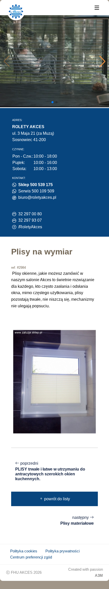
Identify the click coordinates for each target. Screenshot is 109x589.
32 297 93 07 (30, 220)
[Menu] (97, 7)
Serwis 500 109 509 (36, 191)
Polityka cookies (23, 551)
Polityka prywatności (62, 551)
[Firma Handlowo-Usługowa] (16, 11)
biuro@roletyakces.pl (37, 197)
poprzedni (50, 471)
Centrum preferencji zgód (31, 557)
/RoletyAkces (30, 227)
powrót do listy (56, 499)
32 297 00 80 (30, 214)
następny (77, 520)
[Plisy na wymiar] (54, 381)
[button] (102, 61)
